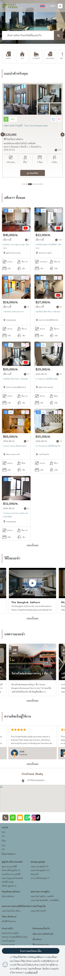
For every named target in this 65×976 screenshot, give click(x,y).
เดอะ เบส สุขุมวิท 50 (39, 866)
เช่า (3, 836)
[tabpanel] (32, 130)
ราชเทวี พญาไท (38, 906)
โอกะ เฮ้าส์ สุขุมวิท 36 (11, 870)
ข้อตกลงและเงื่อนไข (41, 928)
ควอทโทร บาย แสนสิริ (11, 874)
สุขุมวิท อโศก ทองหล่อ (12, 861)
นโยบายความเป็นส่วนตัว (43, 933)
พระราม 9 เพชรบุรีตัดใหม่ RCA (16, 906)
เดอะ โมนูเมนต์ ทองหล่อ (12, 878)
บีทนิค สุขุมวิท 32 (9, 885)
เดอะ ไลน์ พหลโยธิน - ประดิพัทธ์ (45, 900)
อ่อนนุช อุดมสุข (38, 861)
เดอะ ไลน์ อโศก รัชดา (11, 910)
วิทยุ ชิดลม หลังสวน (11, 891)
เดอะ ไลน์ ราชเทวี (38, 910)
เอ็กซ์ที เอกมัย (8, 881)
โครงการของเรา (8, 853)
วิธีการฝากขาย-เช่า (40, 944)
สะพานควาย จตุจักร (40, 891)
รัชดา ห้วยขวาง (9, 916)
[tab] (22, 184)
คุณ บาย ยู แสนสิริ (9, 866)
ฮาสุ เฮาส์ (35, 874)
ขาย (3, 832)
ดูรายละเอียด (32, 173)
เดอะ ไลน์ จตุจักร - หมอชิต (42, 896)
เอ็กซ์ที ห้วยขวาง (9, 921)
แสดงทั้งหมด (32, 545)
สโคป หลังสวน (8, 896)
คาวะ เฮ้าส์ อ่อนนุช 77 (40, 878)
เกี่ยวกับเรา (37, 939)
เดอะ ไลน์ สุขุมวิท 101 (40, 870)
